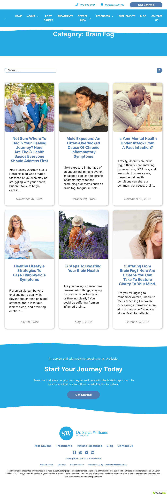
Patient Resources (89, 445)
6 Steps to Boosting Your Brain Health (83, 268)
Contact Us (156, 18)
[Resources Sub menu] (112, 16)
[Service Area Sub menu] (90, 18)
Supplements (127, 16)
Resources (103, 16)
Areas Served (46, 464)
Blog (143, 16)
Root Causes (48, 18)
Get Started (146, 5)
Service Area (82, 18)
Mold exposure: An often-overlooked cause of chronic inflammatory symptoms (83, 147)
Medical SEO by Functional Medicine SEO (107, 464)
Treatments (65, 16)
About (31, 16)
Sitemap (62, 464)
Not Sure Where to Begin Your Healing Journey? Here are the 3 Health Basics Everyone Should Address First (29, 149)
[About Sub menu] (38, 16)
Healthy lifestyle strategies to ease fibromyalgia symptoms (29, 273)
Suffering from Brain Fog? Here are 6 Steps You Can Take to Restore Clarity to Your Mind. (137, 275)
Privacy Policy (77, 464)
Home (18, 16)
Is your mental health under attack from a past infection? (138, 143)
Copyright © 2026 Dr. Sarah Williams (83, 458)
